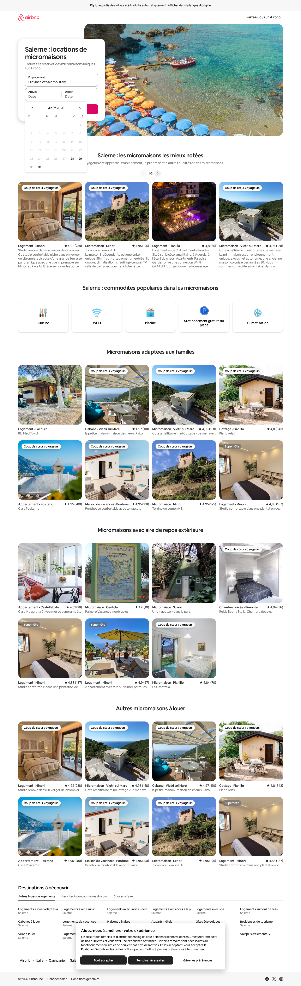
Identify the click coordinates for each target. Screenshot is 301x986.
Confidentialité (57, 979)
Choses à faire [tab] (123, 896)
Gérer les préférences (197, 960)
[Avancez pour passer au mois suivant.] (80, 108)
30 (32, 167)
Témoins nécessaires (151, 960)
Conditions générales (85, 979)
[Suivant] (157, 173)
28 (72, 158)
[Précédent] (143, 173)
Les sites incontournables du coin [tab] (84, 896)
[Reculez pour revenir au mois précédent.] (32, 108)
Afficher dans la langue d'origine (189, 5)
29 (80, 158)
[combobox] (61, 81)
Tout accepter (103, 960)
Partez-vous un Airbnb (263, 17)
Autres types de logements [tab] (36, 896)
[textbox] (43, 96)
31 (39, 167)
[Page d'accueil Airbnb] (28, 17)
